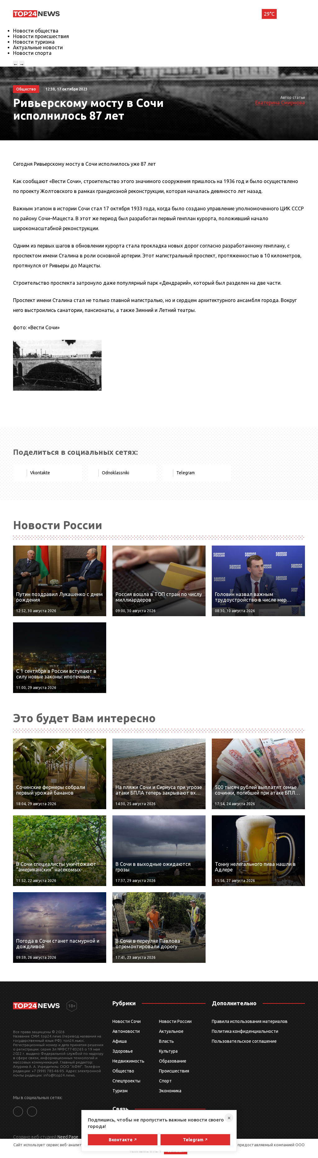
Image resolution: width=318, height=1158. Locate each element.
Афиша (119, 1041)
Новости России (175, 1021)
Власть (166, 1041)
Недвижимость (128, 1061)
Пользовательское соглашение (244, 1041)
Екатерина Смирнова (280, 102)
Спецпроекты (126, 1080)
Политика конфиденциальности (245, 1031)
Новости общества (35, 30)
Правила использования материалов (250, 1021)
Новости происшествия (41, 36)
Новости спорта (32, 53)
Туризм (120, 1090)
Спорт (165, 1080)
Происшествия (174, 1070)
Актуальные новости (38, 47)
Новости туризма (34, 42)
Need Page (67, 1136)
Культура (168, 1051)
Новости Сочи (126, 1021)
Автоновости (126, 1031)
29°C (269, 14)
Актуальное (171, 1031)
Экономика (170, 1090)
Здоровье (122, 1051)
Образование (172, 1061)
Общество (123, 1070)
